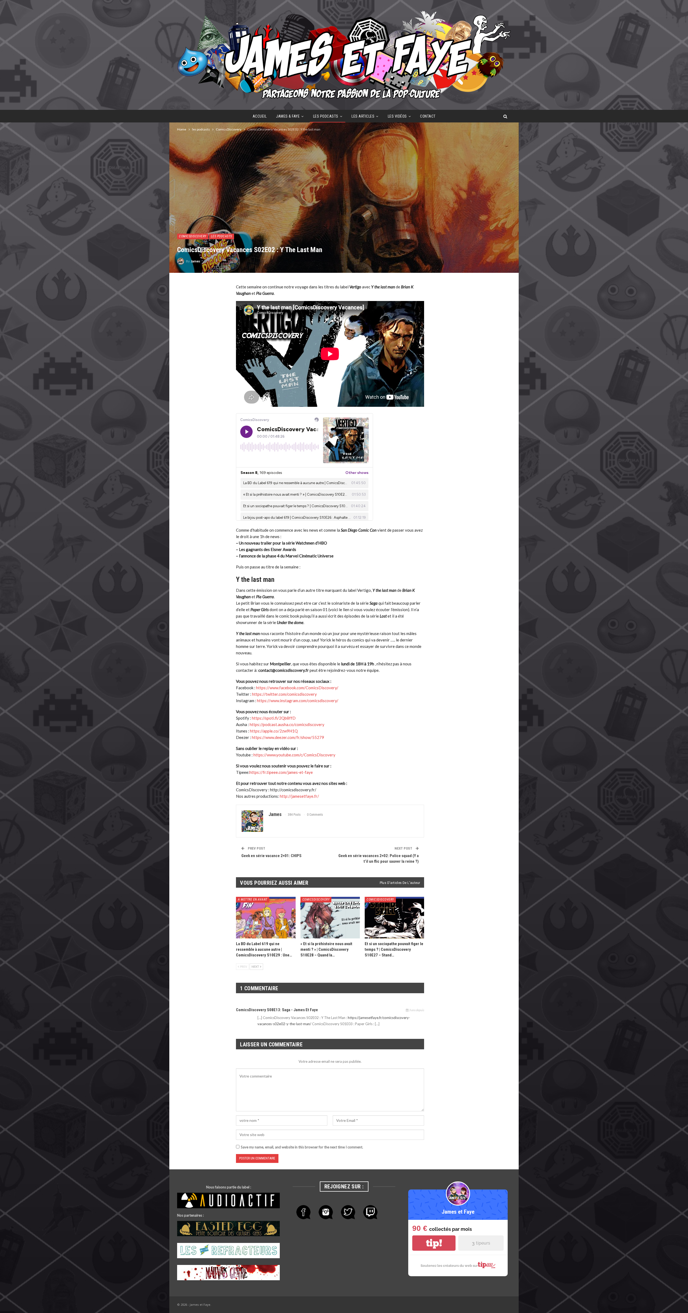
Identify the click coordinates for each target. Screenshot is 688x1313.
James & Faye (288, 116)
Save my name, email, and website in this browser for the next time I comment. (302, 1147)
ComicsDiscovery (192, 236)
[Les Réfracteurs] (228, 1251)
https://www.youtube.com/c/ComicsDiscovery (294, 754)
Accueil (260, 116)
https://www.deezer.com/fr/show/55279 (288, 737)
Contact (428, 116)
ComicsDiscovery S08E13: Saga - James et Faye (277, 1009)
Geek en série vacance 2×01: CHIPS (271, 855)
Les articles (363, 116)
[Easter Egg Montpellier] (228, 1229)
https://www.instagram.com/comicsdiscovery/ (297, 700)
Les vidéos (397, 116)
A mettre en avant (252, 899)
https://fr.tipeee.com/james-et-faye (281, 772)
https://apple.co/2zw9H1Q (274, 730)
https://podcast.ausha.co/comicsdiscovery (287, 724)
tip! (434, 1243)
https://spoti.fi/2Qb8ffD (274, 718)
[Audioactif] (228, 1201)
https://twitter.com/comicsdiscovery (284, 694)
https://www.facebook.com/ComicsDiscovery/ (297, 687)
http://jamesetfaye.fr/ (299, 796)
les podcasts (325, 116)
